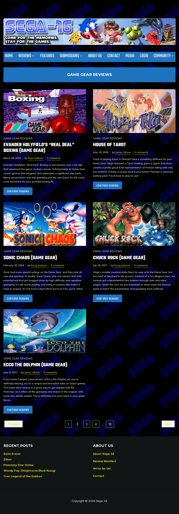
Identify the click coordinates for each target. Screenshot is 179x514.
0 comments (54, 158)
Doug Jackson (39, 265)
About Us (95, 55)
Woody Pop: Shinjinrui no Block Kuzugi (29, 470)
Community (162, 55)
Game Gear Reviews (18, 138)
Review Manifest (104, 461)
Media (130, 55)
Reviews (25, 55)
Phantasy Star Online (18, 465)
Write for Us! (102, 468)
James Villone (123, 152)
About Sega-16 (103, 453)
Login (144, 55)
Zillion (7, 459)
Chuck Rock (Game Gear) (119, 258)
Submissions (69, 55)
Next (168, 424)
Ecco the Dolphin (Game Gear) (35, 365)
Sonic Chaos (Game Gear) (30, 258)
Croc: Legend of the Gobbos (22, 476)
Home (9, 55)
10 (110, 424)
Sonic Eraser (12, 453)
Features (47, 55)
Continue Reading (18, 191)
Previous (13, 424)
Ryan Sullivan (35, 158)
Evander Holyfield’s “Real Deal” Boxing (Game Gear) (38, 147)
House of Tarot (109, 145)
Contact (113, 55)
